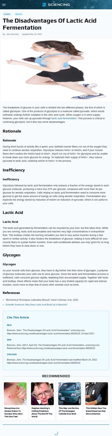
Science (7, 14)
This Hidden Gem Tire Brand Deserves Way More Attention (96, 411)
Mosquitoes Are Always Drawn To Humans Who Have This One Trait (13, 412)
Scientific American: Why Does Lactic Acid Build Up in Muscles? (36, 305)
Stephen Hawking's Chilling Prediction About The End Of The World (42, 412)
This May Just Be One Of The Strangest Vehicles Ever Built (69, 411)
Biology (18, 14)
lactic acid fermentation (64, 118)
